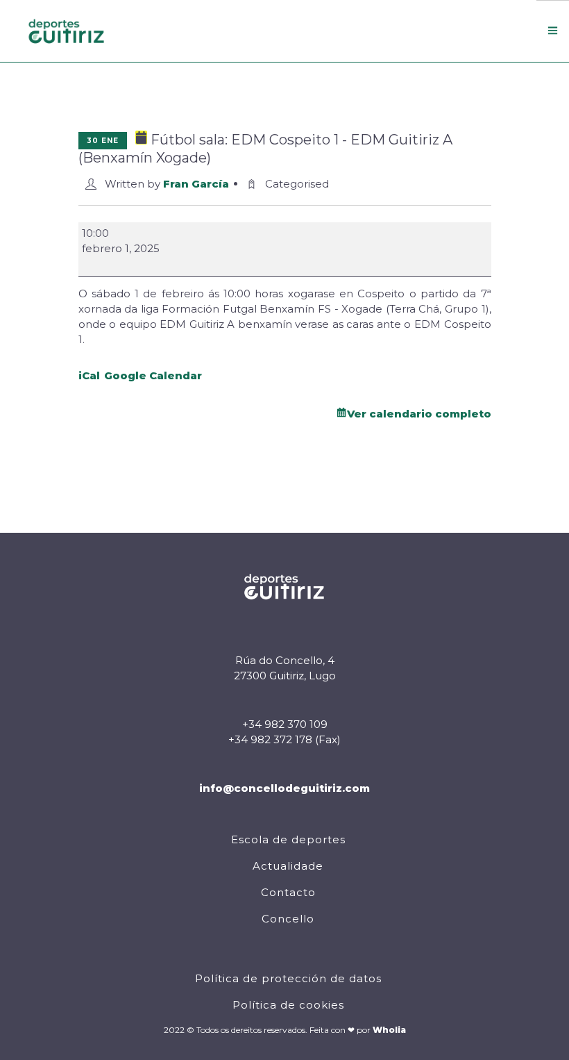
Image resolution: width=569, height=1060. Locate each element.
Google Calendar (153, 375)
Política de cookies (288, 1004)
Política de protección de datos (288, 978)
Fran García (196, 183)
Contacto (288, 892)
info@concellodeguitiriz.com (284, 788)
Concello (288, 918)
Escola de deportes (288, 839)
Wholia (389, 1030)
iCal (89, 375)
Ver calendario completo (419, 413)
